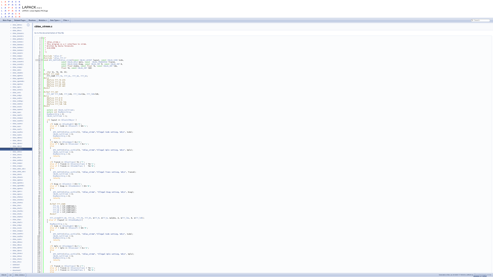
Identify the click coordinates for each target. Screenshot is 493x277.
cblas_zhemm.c (18, 200)
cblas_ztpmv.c (17, 248)
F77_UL (67, 76)
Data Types (54, 20)
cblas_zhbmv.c (18, 197)
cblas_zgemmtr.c (18, 186)
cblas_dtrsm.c (17, 28)
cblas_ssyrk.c (17, 135)
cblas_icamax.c (18, 42)
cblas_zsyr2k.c (18, 236)
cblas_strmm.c (18, 149)
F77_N (66, 94)
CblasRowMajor (75, 220)
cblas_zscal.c (17, 228)
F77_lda (77, 94)
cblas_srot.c (17, 92)
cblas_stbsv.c (17, 140)
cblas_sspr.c (17, 112)
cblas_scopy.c (17, 67)
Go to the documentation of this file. (49, 33)
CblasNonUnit (74, 186)
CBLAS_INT (95, 64)
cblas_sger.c (17, 87)
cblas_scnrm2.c (18, 64)
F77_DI (84, 76)
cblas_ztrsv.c (17, 262)
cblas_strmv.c (17, 152)
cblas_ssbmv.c (18, 104)
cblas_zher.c (17, 205)
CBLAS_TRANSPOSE (99, 62)
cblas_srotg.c (17, 95)
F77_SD (76, 76)
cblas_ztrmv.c (17, 256)
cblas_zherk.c (17, 214)
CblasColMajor (68, 120)
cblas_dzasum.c (18, 33)
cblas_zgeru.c (17, 194)
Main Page (7, 20)
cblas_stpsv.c (17, 146)
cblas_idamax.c (18, 45)
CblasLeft (73, 126)
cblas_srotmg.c (18, 101)
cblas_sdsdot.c (18, 73)
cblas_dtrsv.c (17, 30)
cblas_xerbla (70, 132)
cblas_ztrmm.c (18, 253)
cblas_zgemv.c (18, 188)
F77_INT (50, 94)
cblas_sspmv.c (18, 109)
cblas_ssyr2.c (17, 129)
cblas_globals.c (18, 39)
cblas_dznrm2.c (18, 36)
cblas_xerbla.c (18, 160)
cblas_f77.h (59, 58)
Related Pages (20, 20)
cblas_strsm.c (17, 155)
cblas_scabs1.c (18, 59)
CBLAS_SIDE (112, 60)
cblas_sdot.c (17, 70)
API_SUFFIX (54, 60)
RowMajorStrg (64, 112)
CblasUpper (67, 142)
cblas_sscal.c (17, 107)
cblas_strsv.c (17, 157)
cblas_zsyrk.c (17, 239)
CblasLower (73, 144)
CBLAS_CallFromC (66, 110)
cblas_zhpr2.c (17, 222)
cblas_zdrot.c (17, 174)
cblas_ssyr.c (17, 126)
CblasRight (67, 124)
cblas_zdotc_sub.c (19, 169)
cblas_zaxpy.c (17, 163)
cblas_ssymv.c (18, 124)
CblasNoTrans (76, 166)
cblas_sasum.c (18, 53)
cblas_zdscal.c (18, 177)
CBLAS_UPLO (72, 62)
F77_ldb (90, 94)
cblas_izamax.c (18, 50)
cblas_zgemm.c (18, 183)
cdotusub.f (16, 267)
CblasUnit (67, 184)
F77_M (57, 94)
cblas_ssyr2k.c (18, 132)
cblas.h (57, 56)
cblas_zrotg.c (17, 225)
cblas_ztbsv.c (17, 245)
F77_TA (59, 76)
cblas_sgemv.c (18, 84)
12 (37, 60)
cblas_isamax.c (18, 47)
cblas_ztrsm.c (17, 259)
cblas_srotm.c (17, 98)
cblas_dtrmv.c (17, 25)
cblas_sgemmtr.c (18, 81)
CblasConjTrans (77, 164)
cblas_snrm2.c (18, 90)
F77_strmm (54, 218)
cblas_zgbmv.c (18, 180)
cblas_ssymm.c (18, 121)
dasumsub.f (17, 270)
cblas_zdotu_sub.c (19, 171)
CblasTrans (69, 162)
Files (65, 20)
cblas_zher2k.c (18, 211)
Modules (42, 20)
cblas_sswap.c (18, 118)
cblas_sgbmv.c (18, 76)
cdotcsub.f (16, 265)
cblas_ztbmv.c (17, 242)
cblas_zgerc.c (17, 191)
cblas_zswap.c (18, 231)
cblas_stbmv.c (17, 138)
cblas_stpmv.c (17, 143)
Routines (32, 20)
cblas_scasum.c (18, 61)
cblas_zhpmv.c (18, 217)
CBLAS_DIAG (72, 64)
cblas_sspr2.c (17, 115)
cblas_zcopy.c (17, 166)
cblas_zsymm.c (18, 234)
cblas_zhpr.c (17, 219)
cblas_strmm (66, 60)
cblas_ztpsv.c (17, 250)
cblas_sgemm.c (18, 78)
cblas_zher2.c (17, 208)
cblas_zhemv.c (18, 203)
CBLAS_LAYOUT (86, 60)
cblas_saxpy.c (17, 56)
